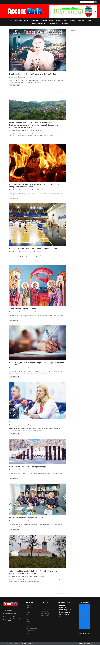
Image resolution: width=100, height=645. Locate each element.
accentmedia (14, 77)
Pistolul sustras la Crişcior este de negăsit (26, 518)
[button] (50, 11)
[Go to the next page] (64, 592)
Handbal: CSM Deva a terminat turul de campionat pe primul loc (35, 248)
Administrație (35, 20)
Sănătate (72, 20)
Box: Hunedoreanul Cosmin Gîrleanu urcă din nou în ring (32, 74)
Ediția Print (65, 23)
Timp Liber (81, 20)
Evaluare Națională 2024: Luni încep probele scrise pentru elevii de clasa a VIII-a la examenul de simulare (36, 363)
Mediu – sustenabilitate (39, 23)
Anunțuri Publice (54, 23)
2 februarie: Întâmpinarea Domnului (24, 308)
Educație (58, 20)
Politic (26, 20)
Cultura (31, 311)
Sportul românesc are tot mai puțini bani (26, 422)
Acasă (10, 20)
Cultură (89, 20)
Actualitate (18, 20)
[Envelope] (78, 2)
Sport (65, 20)
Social (51, 20)
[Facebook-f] (75, 2)
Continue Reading (15, 85)
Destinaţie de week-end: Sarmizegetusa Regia (28, 466)
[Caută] (95, 2)
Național (44, 20)
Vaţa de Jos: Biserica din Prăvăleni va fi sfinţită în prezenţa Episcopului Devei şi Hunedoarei (33, 572)
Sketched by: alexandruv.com (86, 643)
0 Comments (38, 77)
